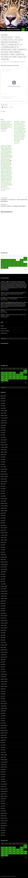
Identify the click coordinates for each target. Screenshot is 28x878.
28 (21, 265)
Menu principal (26, 29)
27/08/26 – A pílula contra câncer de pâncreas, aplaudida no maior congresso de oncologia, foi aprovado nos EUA (13, 293)
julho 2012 (3, 801)
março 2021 (3, 554)
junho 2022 (3, 518)
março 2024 (3, 466)
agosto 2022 (3, 513)
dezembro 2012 (4, 788)
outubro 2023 (4, 478)
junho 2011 (3, 830)
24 (6, 265)
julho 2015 (3, 713)
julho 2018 (3, 632)
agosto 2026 (3, 395)
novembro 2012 (4, 791)
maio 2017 (3, 666)
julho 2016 (3, 691)
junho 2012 (3, 803)
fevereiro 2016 (4, 703)
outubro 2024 (4, 449)
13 (17, 261)
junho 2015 (3, 715)
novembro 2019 (4, 593)
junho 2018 (3, 635)
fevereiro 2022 (4, 527)
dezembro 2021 (4, 532)
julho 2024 (3, 457)
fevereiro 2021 (4, 557)
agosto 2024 (3, 454)
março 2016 (3, 701)
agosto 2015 (3, 710)
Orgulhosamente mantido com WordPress (8, 876)
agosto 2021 (3, 542)
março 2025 (3, 437)
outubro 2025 (4, 420)
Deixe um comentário (20, 61)
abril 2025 (3, 435)
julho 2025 (3, 427)
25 (10, 265)
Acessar (2, 325)
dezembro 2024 (4, 444)
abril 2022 (3, 522)
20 (17, 263)
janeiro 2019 (3, 618)
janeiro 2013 (3, 786)
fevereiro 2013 (4, 784)
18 (10, 263)
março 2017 (3, 671)
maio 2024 (3, 461)
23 (2, 265)
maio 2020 (3, 579)
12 (14, 261)
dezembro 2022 (4, 503)
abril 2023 (3, 493)
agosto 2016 (3, 688)
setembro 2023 (4, 481)
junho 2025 (3, 430)
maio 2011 (3, 832)
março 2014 (3, 752)
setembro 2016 (4, 686)
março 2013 (3, 781)
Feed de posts (3, 328)
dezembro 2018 (4, 620)
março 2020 (3, 583)
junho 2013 (3, 774)
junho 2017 (3, 664)
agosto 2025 (3, 425)
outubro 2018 (4, 625)
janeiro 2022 (3, 530)
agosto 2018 (3, 630)
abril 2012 (3, 808)
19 (14, 263)
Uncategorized (4, 34)
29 (25, 265)
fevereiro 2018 (4, 644)
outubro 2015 (4, 705)
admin (12, 61)
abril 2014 (3, 749)
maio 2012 (3, 806)
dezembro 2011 (4, 818)
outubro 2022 (4, 508)
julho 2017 (3, 662)
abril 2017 (3, 669)
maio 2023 (3, 491)
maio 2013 (3, 776)
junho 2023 (3, 488)
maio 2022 (3, 520)
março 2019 (3, 613)
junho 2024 (3, 459)
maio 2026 (3, 403)
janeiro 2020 (3, 588)
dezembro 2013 (4, 759)
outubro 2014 (4, 735)
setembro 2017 (4, 657)
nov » (26, 269)
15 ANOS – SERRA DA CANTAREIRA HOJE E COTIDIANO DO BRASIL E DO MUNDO (11, 29)
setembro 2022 (4, 510)
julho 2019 (3, 603)
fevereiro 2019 (4, 615)
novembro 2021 (4, 535)
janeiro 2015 (3, 727)
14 (21, 261)
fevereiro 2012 (4, 813)
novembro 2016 (4, 681)
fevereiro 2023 (4, 498)
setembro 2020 (4, 569)
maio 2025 (3, 432)
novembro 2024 (4, 447)
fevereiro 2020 (4, 586)
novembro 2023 (4, 476)
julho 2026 (3, 398)
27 (17, 265)
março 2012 (3, 810)
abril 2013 (3, 779)
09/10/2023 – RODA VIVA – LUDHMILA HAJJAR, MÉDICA (13, 205)
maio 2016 (3, 696)
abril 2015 (3, 720)
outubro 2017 (4, 654)
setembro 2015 (4, 708)
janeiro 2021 (3, 559)
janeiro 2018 (3, 647)
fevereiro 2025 (4, 439)
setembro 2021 (4, 539)
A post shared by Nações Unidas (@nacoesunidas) (14, 101)
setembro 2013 (4, 766)
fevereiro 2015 (4, 725)
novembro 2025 (4, 417)
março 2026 (3, 408)
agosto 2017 (3, 659)
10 (6, 261)
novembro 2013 (4, 762)
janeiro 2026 (3, 413)
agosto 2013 (3, 769)
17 (6, 263)
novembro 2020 (4, 564)
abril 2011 (3, 835)
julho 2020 (3, 574)
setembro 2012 (4, 796)
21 (21, 263)
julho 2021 (3, 544)
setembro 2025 (4, 422)
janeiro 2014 (3, 757)
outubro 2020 (4, 566)
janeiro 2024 (3, 471)
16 (2, 263)
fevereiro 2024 (4, 469)
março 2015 (3, 723)
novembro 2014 (4, 732)
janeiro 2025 (3, 442)
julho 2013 (3, 771)
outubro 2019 (4, 596)
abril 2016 (3, 698)
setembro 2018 (4, 627)
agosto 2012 (3, 798)
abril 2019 (3, 610)
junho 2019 (3, 605)
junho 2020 (3, 576)
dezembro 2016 (4, 679)
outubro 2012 (4, 793)
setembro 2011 (4, 825)
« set (2, 269)
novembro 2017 (4, 652)
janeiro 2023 (3, 500)
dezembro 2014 (4, 730)
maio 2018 (3, 637)
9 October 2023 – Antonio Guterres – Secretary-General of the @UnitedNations (14, 199)
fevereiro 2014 (4, 754)
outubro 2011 (4, 823)
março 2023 (3, 496)
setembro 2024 (4, 452)
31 (6, 267)
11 (10, 261)
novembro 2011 (4, 820)
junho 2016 (3, 693)
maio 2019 (3, 608)
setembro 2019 (4, 598)
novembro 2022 (4, 505)
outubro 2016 (4, 684)
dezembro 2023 (4, 474)
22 (25, 263)
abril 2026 (3, 405)
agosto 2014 (3, 740)
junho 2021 (3, 547)
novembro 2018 (4, 622)
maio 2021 (3, 549)
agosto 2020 (3, 571)
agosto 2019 (3, 601)
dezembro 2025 (4, 415)
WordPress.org (4, 333)
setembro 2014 (4, 737)
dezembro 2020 (4, 561)
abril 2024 (3, 464)
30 (2, 267)
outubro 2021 (4, 537)
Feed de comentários (5, 330)
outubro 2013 (4, 764)
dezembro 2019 (4, 591)
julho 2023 (3, 486)
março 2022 (3, 525)
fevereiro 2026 (4, 410)
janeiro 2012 (3, 815)
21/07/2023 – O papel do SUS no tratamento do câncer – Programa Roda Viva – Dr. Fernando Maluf (14, 298)
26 (14, 265)
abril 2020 (3, 581)
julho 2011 (3, 828)
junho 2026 (3, 400)
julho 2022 (3, 515)
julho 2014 (3, 742)
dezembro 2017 (4, 649)
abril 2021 (3, 552)
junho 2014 (3, 745)
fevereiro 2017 (4, 674)
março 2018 (3, 642)
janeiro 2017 (3, 676)
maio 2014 (3, 747)
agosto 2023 (3, 483)
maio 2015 (3, 718)
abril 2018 (3, 640)
